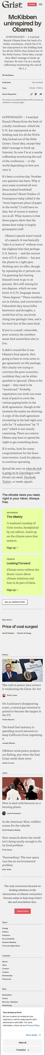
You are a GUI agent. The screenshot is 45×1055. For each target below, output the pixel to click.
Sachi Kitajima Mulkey (11, 830)
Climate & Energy (24, 633)
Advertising (7, 1005)
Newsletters (7, 995)
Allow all (22, 1043)
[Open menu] (40, 4)
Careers (5, 972)
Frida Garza (7, 850)
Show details (31, 1035)
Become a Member (10, 1002)
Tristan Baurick (8, 719)
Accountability (8, 939)
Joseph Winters (8, 743)
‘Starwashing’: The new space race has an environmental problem (20, 861)
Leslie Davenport (14, 813)
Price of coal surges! (20, 626)
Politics (5, 932)
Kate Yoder (6, 869)
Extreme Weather (9, 942)
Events (5, 998)
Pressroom (6, 979)
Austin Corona (8, 763)
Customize (21, 1050)
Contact (5, 968)
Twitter (6, 481)
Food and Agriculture (11, 946)
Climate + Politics (36, 88)
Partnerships (7, 975)
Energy (5, 928)
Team (4, 965)
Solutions (6, 935)
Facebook (29, 477)
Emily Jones (12, 695)
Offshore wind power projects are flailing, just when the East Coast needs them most (21, 754)
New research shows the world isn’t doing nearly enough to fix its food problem (22, 841)
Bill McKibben (8, 75)
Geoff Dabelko (8, 633)
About (4, 961)
